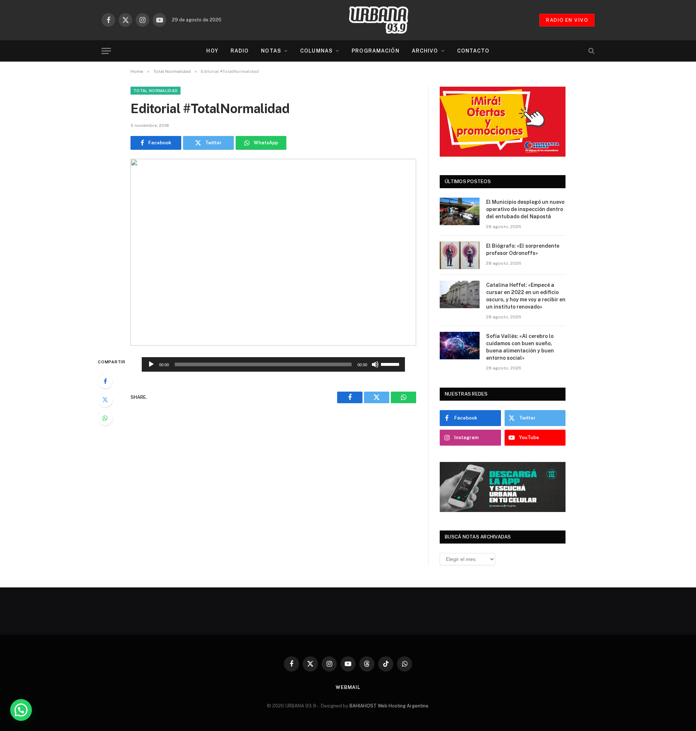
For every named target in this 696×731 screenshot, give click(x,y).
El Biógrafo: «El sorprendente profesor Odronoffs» (522, 249)
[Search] (590, 51)
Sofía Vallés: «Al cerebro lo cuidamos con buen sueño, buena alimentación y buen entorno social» (520, 347)
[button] (21, 710)
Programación (375, 51)
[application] (273, 364)
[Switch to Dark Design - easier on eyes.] (579, 51)
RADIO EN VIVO (567, 20)
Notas (271, 51)
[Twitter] (105, 399)
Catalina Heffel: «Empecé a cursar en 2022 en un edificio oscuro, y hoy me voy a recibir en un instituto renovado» (526, 296)
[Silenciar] (375, 364)
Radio (240, 51)
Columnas (316, 51)
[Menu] (106, 51)
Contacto (473, 51)
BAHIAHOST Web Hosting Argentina (388, 706)
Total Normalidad (155, 90)
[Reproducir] (151, 364)
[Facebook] (105, 381)
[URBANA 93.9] (386, 20)
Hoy (212, 51)
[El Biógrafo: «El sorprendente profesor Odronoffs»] (460, 255)
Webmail (348, 687)
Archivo (425, 51)
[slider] (391, 363)
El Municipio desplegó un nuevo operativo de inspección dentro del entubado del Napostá (525, 209)
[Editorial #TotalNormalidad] (273, 252)
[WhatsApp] (105, 418)
